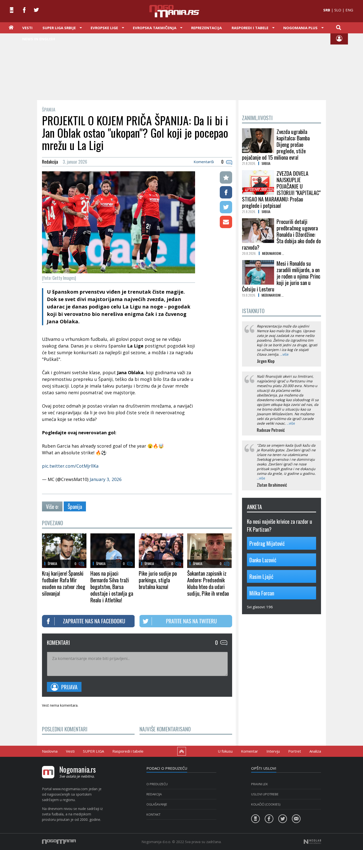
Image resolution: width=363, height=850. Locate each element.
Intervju (273, 751)
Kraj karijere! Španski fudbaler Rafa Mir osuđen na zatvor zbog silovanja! (63, 583)
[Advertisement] (181, 66)
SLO (337, 9)
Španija (75, 506)
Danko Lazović (262, 560)
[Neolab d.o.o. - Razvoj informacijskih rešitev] (312, 841)
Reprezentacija (206, 27)
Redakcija (154, 794)
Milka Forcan (261, 593)
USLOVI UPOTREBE (265, 794)
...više (284, 354)
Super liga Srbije (59, 27)
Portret (294, 751)
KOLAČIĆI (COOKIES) (265, 804)
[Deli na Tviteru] (226, 207)
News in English (38, 38)
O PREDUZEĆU (157, 784)
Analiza (315, 751)
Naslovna (50, 751)
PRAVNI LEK (259, 784)
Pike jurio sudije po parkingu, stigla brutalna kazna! (158, 579)
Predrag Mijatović (267, 543)
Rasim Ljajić (261, 576)
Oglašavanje (156, 804)
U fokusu (225, 751)
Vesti (27, 27)
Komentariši (204, 161)
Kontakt (153, 814)
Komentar (249, 751)
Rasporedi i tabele (127, 751)
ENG (349, 9)
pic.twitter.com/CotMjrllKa (70, 466)
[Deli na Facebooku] (226, 192)
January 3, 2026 (105, 479)
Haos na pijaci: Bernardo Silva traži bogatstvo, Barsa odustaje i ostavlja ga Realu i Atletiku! (111, 586)
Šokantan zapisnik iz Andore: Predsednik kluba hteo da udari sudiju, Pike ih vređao (208, 583)
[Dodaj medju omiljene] (226, 177)
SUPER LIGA (93, 751)
